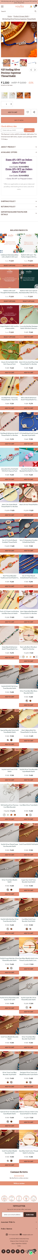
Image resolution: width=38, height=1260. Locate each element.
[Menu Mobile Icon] (2, 6)
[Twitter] (8, 1251)
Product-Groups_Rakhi (21, 16)
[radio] (4, 95)
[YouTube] (22, 1251)
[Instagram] (13, 1251)
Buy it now (19, 120)
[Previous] (2, 39)
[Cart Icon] (34, 6)
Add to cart (9, 372)
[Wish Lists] (28, 112)
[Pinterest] (18, 1251)
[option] (19, 2)
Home (10, 16)
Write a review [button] (19, 1183)
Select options (9, 265)
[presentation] (37, 657)
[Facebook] (3, 1251)
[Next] (36, 39)
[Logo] (19, 6)
